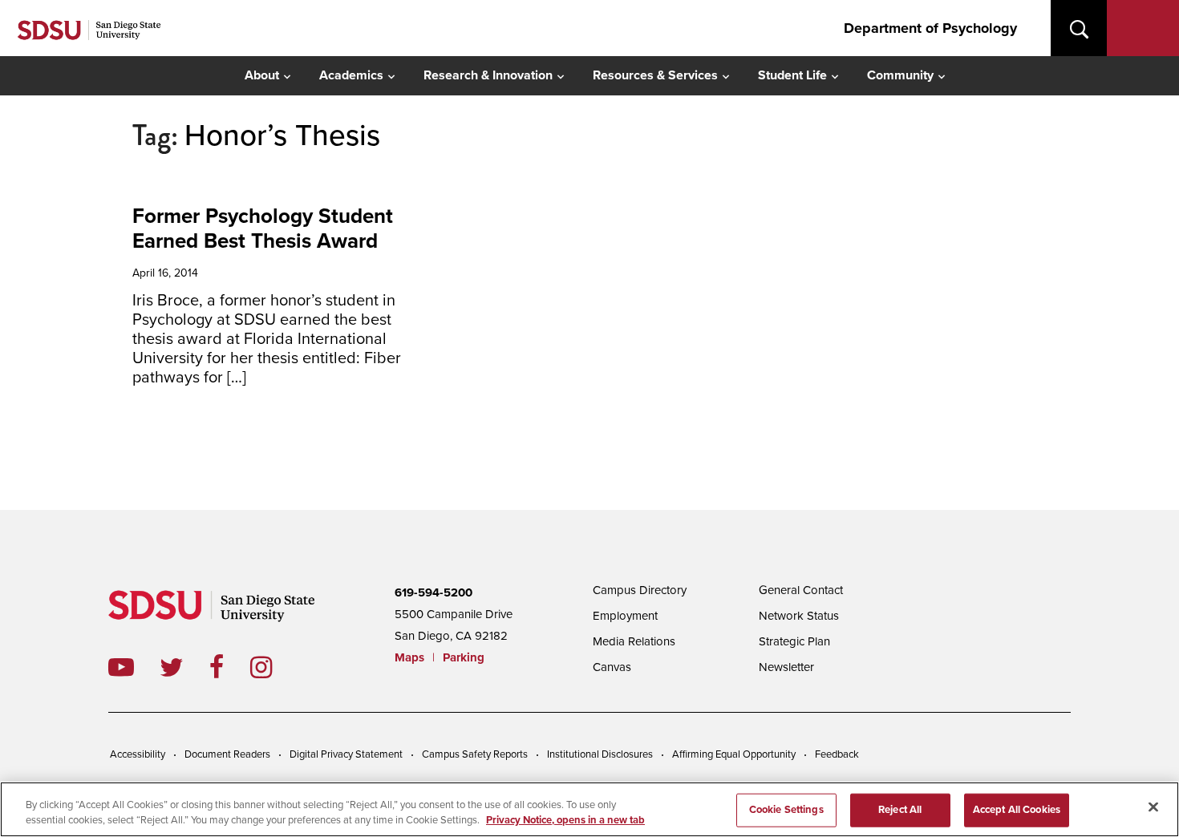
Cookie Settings (786, 809)
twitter (184, 667)
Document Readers (227, 754)
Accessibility (137, 754)
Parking (463, 657)
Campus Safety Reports (475, 754)
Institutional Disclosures (600, 754)
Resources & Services (655, 75)
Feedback (837, 754)
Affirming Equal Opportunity (734, 754)
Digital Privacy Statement (346, 754)
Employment (625, 616)
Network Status (799, 616)
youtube (121, 667)
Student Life (792, 75)
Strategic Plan (794, 641)
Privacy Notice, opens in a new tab (565, 820)
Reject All (900, 809)
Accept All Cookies (1016, 809)
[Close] (1153, 807)
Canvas (612, 667)
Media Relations (634, 641)
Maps (409, 657)
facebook (229, 667)
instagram (274, 667)
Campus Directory (640, 590)
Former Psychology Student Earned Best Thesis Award (262, 228)
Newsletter (786, 667)
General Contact (801, 590)
